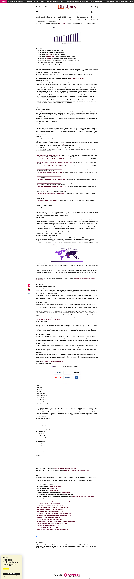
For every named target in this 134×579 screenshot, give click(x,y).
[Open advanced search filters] (92, 12)
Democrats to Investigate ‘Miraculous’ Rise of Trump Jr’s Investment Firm (45, 1)
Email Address (6, 568)
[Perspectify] (29, 288)
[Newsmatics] (29, 293)
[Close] (20, 556)
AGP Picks (3, 1)
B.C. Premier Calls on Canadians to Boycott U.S (12, 1)
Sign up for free (11, 573)
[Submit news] (29, 285)
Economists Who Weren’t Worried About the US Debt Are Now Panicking (84, 1)
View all (131, 1)
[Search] (89, 12)
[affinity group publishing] (29, 291)
